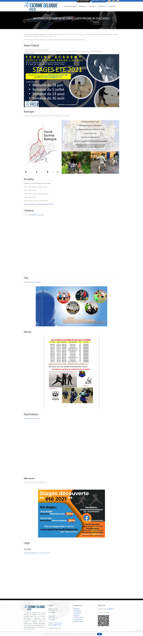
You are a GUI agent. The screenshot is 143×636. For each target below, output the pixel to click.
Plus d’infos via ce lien (29, 53)
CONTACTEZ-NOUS (78, 617)
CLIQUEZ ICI (111, 609)
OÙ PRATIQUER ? (77, 611)
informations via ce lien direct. (36, 214)
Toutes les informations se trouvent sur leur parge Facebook (39, 204)
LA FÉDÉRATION (77, 613)
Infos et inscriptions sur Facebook (32, 282)
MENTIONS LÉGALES (78, 621)
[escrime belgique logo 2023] (41, 6)
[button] (76, 6)
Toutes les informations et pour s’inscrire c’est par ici (37, 553)
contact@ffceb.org (56, 625)
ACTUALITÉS (76, 615)
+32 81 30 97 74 (58, 623)
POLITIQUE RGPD (77, 619)
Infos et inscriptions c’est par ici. (32, 418)
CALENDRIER (76, 609)
